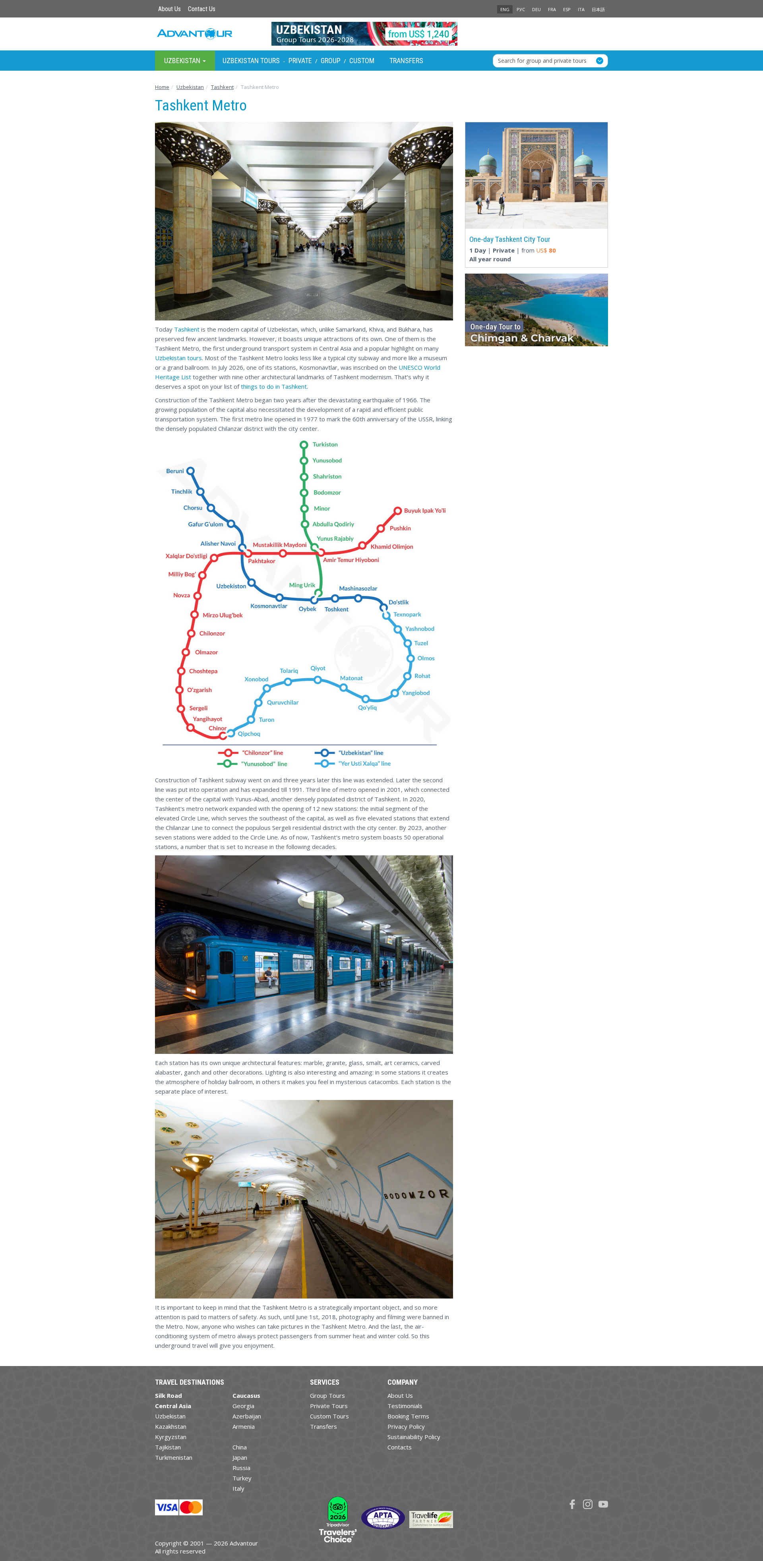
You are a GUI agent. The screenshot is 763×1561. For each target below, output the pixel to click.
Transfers (406, 60)
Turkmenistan (173, 1457)
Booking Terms (408, 1416)
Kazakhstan (170, 1426)
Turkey (242, 1478)
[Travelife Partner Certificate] (431, 1519)
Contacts (399, 1447)
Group (331, 60)
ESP (567, 9)
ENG (504, 9)
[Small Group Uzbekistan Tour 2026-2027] (381, 34)
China (239, 1447)
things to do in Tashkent (274, 386)
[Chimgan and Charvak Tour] (536, 313)
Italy (238, 1488)
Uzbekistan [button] (183, 60)
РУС (521, 9)
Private (300, 60)
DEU (536, 9)
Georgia (243, 1406)
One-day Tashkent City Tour (509, 239)
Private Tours (329, 1406)
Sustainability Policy (413, 1437)
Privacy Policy (406, 1426)
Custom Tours (329, 1416)
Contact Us (201, 9)
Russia (241, 1468)
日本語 (598, 9)
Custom (361, 60)
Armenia (243, 1426)
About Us (169, 9)
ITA (581, 9)
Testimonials (404, 1406)
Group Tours (327, 1395)
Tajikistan (168, 1447)
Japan (239, 1457)
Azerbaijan (246, 1416)
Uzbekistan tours (178, 358)
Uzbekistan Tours (251, 60)
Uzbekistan (170, 1416)
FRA (552, 9)
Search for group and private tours (542, 60)
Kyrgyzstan (170, 1437)
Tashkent (186, 329)
